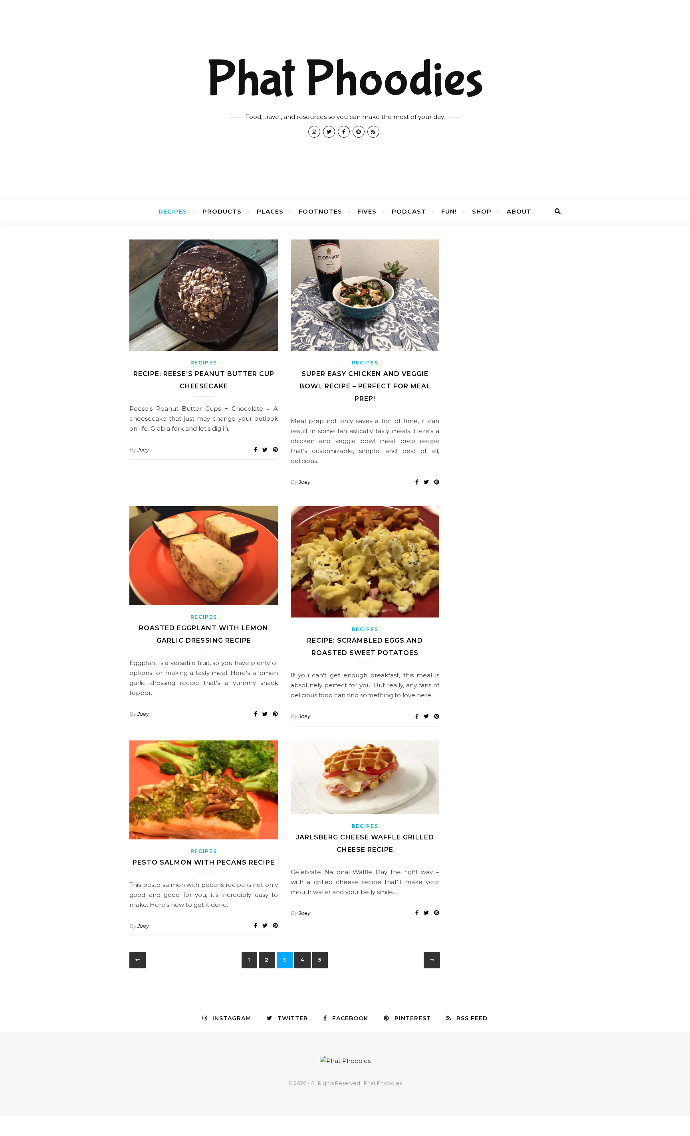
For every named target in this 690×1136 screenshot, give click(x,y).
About (519, 211)
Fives (367, 211)
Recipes (173, 211)
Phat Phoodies (345, 79)
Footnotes (320, 211)
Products (222, 211)
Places (270, 211)
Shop (482, 211)
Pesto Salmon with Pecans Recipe (204, 862)
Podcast (409, 211)
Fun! (449, 211)
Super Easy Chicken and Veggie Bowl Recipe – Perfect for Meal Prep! (365, 386)
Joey (143, 449)
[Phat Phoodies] (345, 1061)
